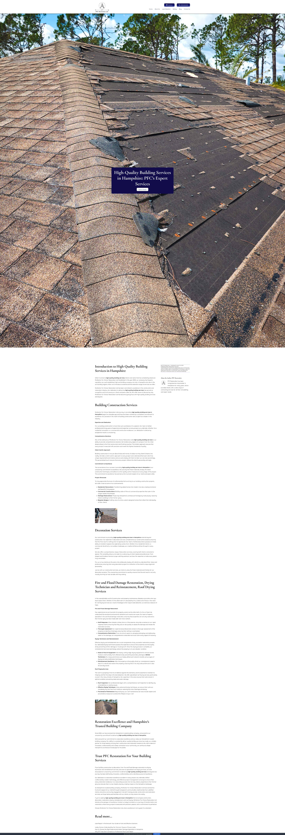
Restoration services (173, 366)
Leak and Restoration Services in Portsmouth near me (174, 371)
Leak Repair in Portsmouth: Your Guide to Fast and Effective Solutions (116, 823)
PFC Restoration (166, 365)
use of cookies (149, 833)
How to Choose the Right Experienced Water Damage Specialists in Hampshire (119, 829)
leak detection (136, 602)
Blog (167, 366)
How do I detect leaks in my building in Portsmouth (173, 369)
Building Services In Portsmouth (182, 367)
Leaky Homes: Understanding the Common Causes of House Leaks (115, 827)
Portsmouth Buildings (181, 371)
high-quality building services (146, 394)
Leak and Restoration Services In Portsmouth (175, 369)
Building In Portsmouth (169, 367)
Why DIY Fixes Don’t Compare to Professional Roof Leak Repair (114, 831)
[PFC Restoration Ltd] (102, 1)
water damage (123, 679)
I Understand (156, 833)
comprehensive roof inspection (137, 683)
